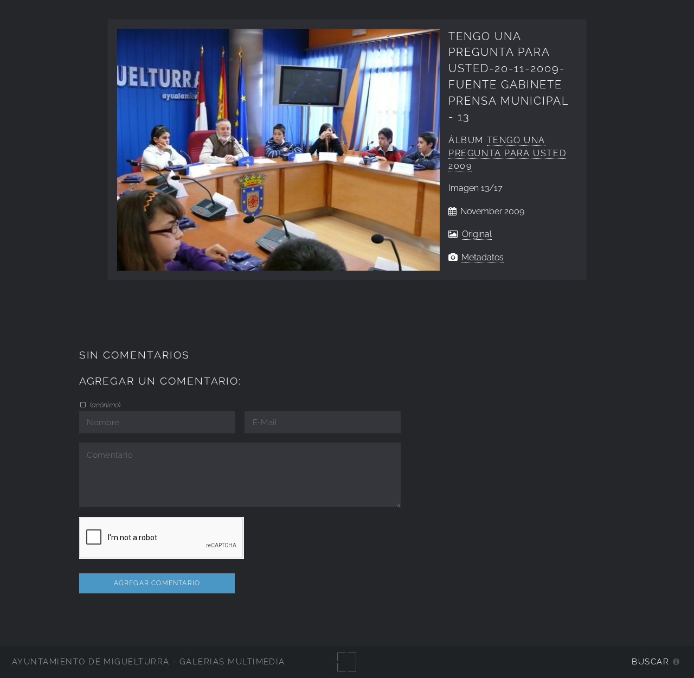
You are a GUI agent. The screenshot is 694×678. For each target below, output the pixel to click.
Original (477, 234)
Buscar (650, 661)
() (104, 404)
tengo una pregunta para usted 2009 (507, 153)
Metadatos (482, 257)
